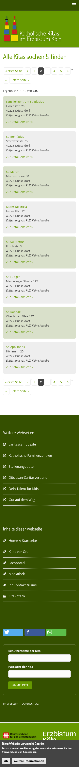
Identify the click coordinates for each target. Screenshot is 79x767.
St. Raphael (13, 312)
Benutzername (19, 651)
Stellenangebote (21, 466)
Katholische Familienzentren (30, 455)
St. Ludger (13, 277)
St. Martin (12, 172)
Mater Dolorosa (16, 207)
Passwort (15, 667)
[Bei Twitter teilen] (13, 632)
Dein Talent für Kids (24, 488)
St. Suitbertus (15, 242)
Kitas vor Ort (18, 551)
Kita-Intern (17, 596)
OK (6, 761)
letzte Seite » (20, 80)
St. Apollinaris (15, 347)
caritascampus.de (22, 444)
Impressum (10, 703)
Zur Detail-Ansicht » (19, 122)
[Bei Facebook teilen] (35, 632)
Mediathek (17, 574)
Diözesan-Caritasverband (28, 477)
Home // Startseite (23, 540)
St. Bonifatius (15, 137)
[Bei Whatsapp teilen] (56, 632)
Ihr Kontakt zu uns (23, 585)
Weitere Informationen (29, 761)
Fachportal (17, 563)
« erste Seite (13, 71)
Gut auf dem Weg (22, 499)
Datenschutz (30, 703)
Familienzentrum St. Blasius (25, 101)
